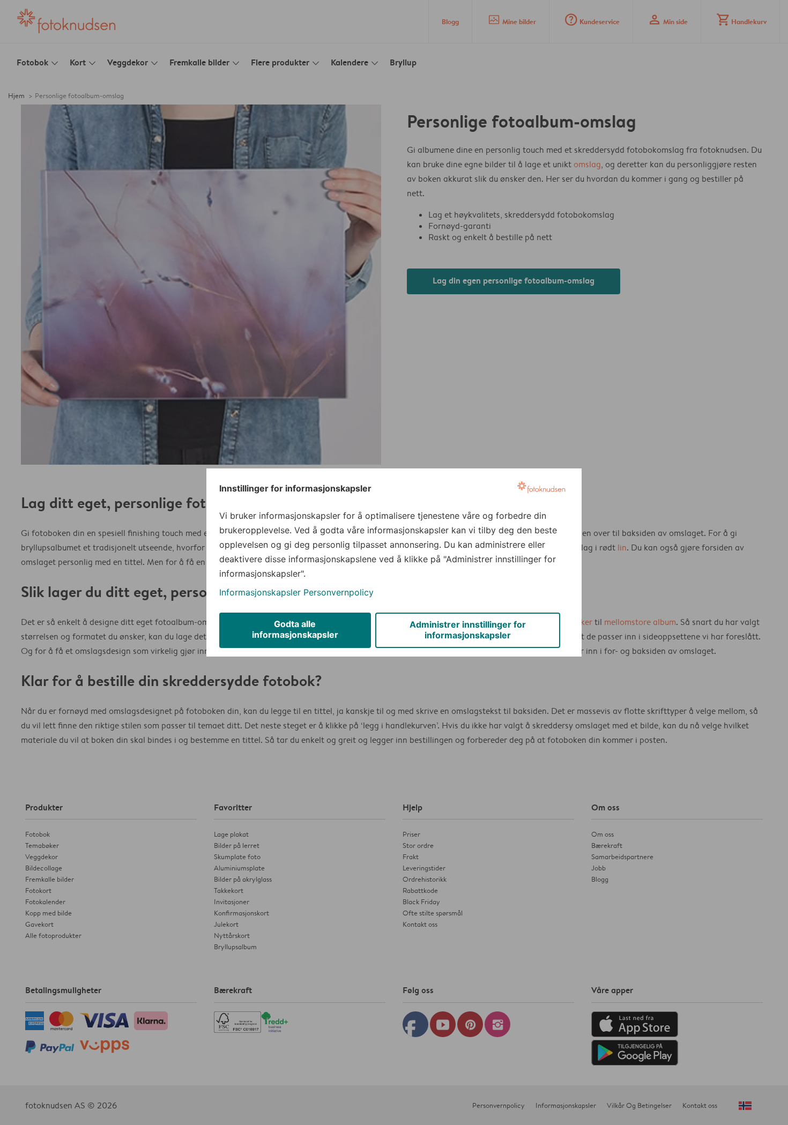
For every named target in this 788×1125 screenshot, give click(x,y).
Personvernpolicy (338, 592)
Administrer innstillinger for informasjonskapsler (468, 629)
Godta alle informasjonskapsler (295, 629)
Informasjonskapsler (260, 592)
